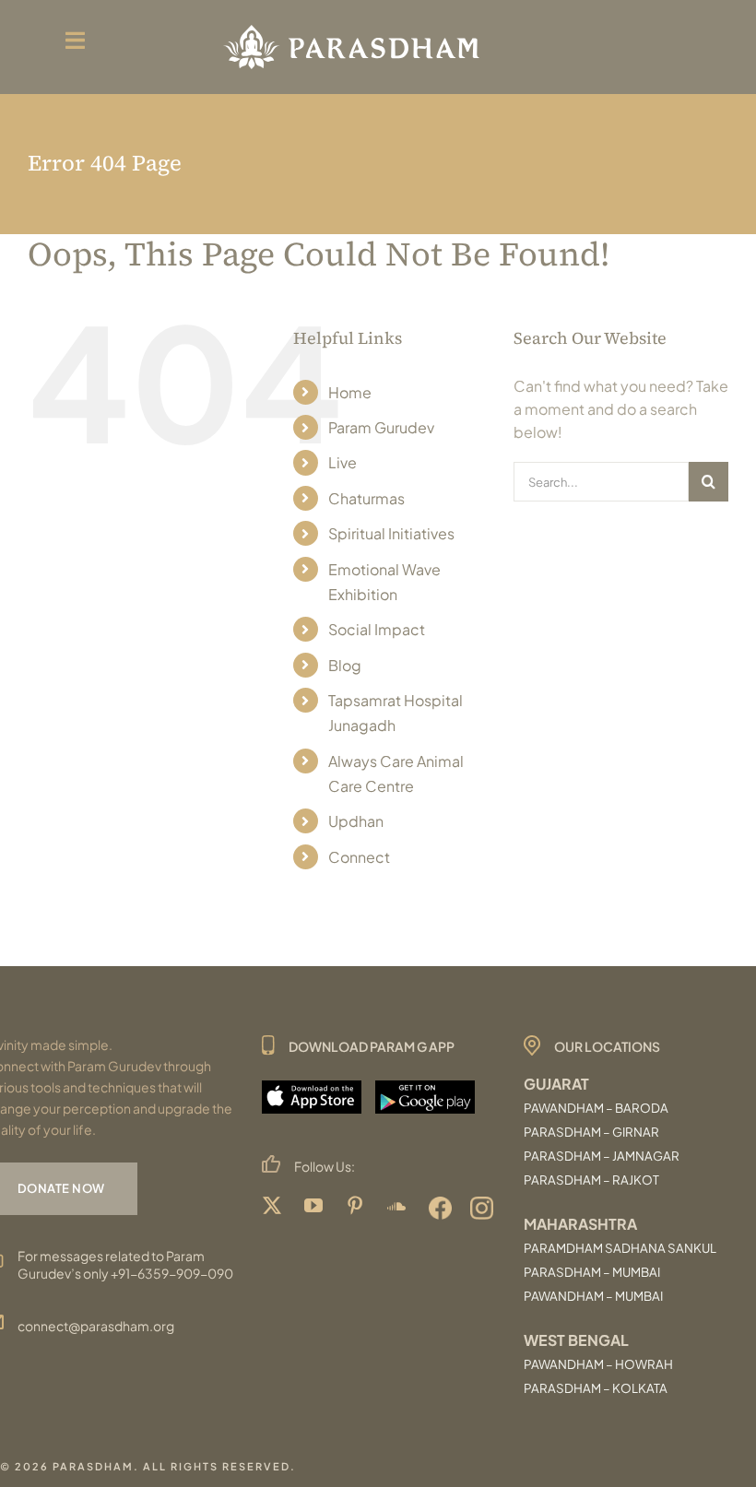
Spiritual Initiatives (391, 533)
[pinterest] (357, 1208)
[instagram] (481, 1208)
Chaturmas (366, 498)
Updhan (356, 821)
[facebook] (440, 1208)
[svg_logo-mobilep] (350, 25)
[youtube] (315, 1208)
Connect (359, 857)
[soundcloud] (398, 1208)
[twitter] (274, 1208)
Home (350, 392)
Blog (344, 665)
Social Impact (376, 629)
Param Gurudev (381, 427)
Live (342, 462)
